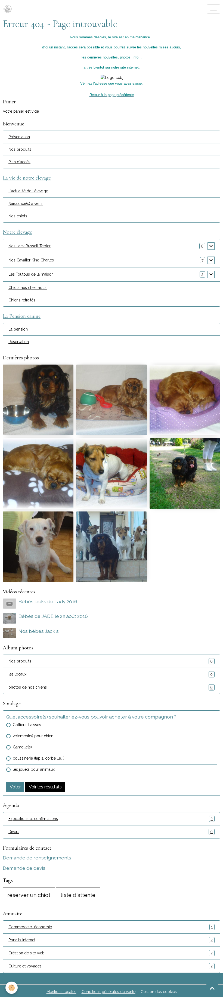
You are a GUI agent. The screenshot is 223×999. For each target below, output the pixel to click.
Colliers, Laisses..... (29, 725)
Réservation (18, 342)
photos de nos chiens (110, 687)
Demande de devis (24, 868)
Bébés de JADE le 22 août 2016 (53, 616)
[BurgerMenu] (213, 9)
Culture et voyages (110, 966)
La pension (18, 329)
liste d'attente (78, 895)
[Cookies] (11, 988)
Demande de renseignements (37, 858)
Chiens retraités (21, 300)
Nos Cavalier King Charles (31, 260)
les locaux (110, 674)
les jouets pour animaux (34, 769)
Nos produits (19, 149)
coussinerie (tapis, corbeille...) (38, 758)
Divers (110, 832)
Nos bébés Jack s (38, 631)
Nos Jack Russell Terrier (29, 246)
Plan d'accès (19, 162)
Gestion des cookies (159, 991)
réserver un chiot (28, 895)
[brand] (9, 9)
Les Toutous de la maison (31, 274)
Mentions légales (61, 991)
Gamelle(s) (22, 747)
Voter (15, 787)
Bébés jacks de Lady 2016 (47, 601)
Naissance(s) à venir (25, 203)
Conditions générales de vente (108, 991)
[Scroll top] (212, 988)
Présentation (19, 137)
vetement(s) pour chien (33, 736)
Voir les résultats (45, 787)
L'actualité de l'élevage (28, 191)
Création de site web (110, 953)
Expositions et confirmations (110, 818)
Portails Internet (110, 940)
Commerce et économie (110, 927)
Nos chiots (17, 216)
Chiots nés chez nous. (27, 287)
